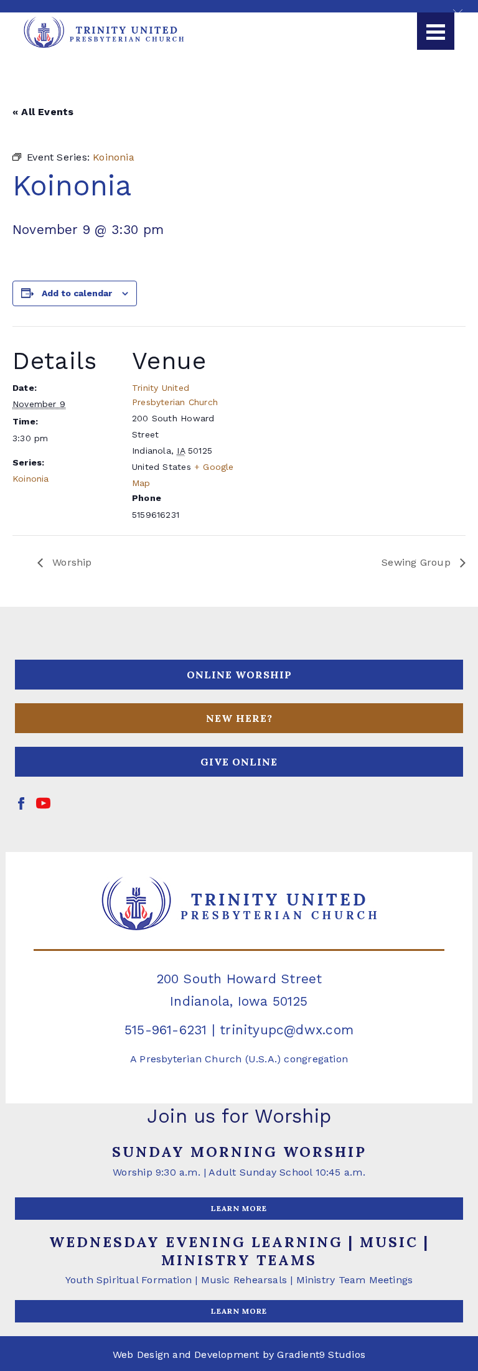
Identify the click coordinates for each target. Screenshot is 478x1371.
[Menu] (435, 31)
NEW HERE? (239, 718)
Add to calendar (77, 293)
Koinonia (30, 479)
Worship (70, 562)
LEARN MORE (239, 1208)
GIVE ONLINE (239, 762)
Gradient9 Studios (321, 1354)
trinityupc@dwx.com (287, 1029)
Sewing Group (418, 562)
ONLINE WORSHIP (239, 674)
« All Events (43, 112)
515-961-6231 (165, 1029)
